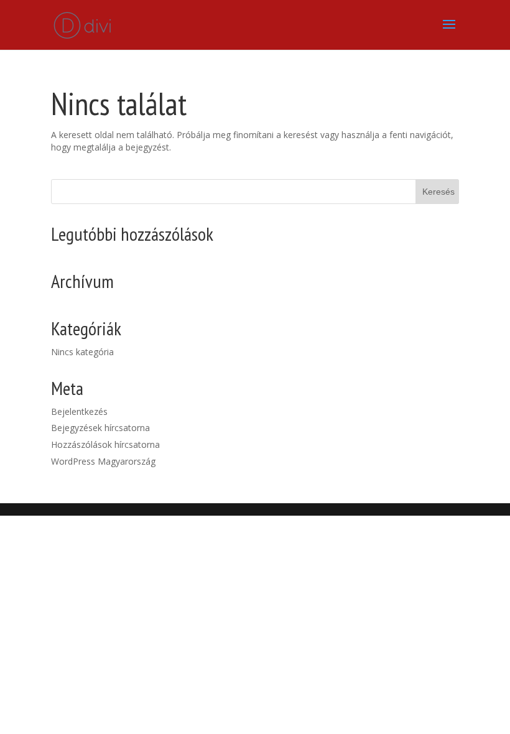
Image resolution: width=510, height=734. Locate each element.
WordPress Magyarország (103, 461)
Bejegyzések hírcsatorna (100, 428)
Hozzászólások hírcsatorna (105, 444)
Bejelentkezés (79, 411)
